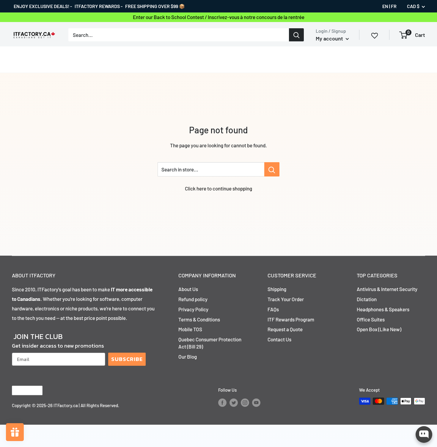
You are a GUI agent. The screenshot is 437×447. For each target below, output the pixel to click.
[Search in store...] (271, 157)
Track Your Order (286, 287)
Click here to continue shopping (218, 176)
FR (394, 6)
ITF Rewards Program (291, 307)
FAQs (273, 297)
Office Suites (371, 307)
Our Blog (187, 344)
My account (330, 38)
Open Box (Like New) (379, 317)
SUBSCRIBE (127, 347)
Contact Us (279, 327)
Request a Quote (285, 317)
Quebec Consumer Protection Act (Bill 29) (209, 330)
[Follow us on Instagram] (245, 389)
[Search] (296, 34)
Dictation (367, 287)
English (22, 378)
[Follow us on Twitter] (233, 389)
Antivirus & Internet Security (387, 276)
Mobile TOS (190, 317)
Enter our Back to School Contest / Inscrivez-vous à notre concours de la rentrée (218, 17)
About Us (188, 276)
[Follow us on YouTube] (256, 389)
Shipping (277, 276)
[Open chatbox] (424, 434)
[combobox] (178, 34)
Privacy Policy (193, 297)
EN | (386, 6)
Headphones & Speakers (383, 297)
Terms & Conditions (199, 307)
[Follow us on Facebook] (222, 389)
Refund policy (193, 287)
